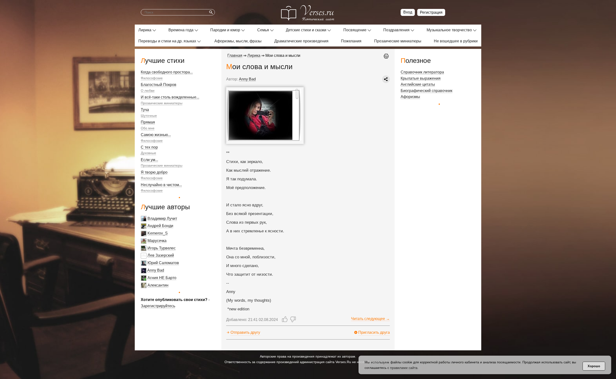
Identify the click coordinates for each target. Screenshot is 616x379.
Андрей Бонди (160, 226)
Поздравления (396, 30)
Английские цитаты (418, 84)
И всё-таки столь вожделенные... (170, 97)
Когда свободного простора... (167, 72)
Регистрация (431, 12)
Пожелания (351, 41)
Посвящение (354, 30)
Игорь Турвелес (162, 248)
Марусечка (157, 241)
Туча (145, 110)
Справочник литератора (422, 72)
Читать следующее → (370, 319)
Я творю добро (154, 172)
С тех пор (149, 147)
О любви (147, 90)
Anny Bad (155, 270)
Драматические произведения (301, 41)
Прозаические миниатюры (397, 41)
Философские (152, 78)
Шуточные (149, 116)
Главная (234, 55)
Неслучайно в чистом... (161, 185)
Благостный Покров (158, 85)
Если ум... (149, 160)
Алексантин (158, 285)
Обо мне (147, 128)
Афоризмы (410, 97)
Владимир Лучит (162, 218)
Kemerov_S (158, 233)
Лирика (144, 30)
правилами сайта (403, 368)
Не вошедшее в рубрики (456, 41)
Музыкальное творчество (449, 30)
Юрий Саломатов (163, 263)
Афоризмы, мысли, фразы (238, 41)
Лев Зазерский (161, 255)
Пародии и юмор (225, 30)
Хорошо (594, 366)
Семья (263, 30)
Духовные (148, 153)
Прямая (148, 122)
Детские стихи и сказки (306, 30)
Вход (407, 12)
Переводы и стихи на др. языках (167, 41)
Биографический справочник (426, 91)
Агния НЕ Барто (162, 278)
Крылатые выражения (421, 78)
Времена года (180, 30)
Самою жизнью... (156, 135)
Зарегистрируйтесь (158, 306)
